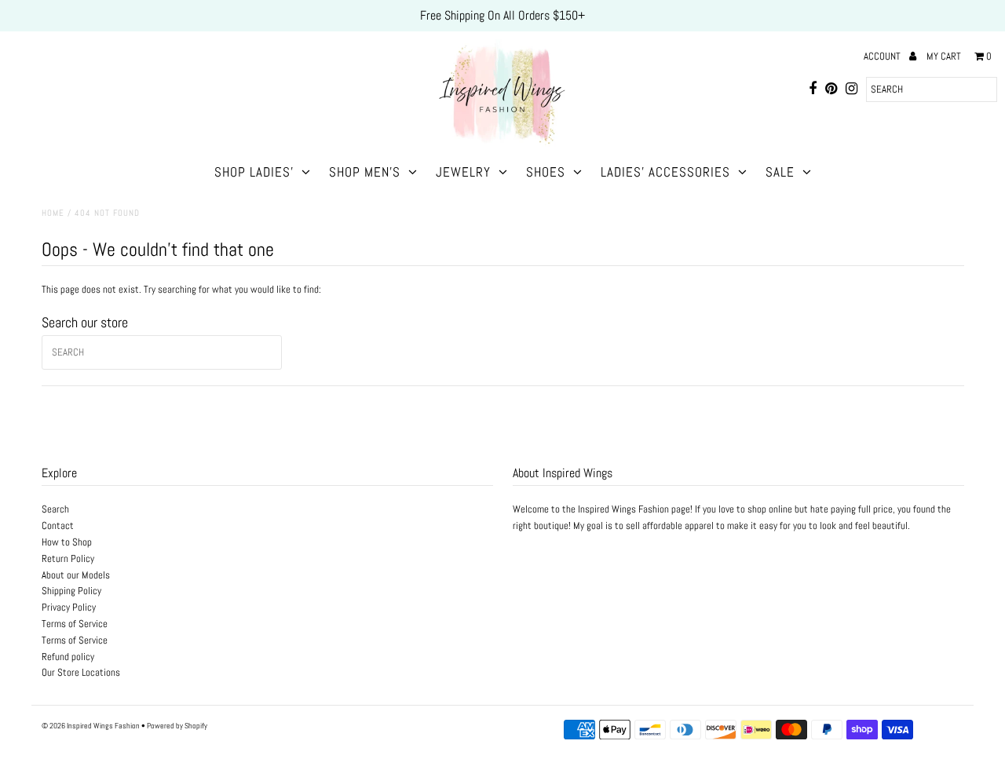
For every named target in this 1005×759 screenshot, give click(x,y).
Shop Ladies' (254, 172)
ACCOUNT (883, 56)
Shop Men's (364, 172)
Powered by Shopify (177, 726)
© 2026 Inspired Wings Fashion (91, 726)
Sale (780, 172)
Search (55, 509)
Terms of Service (75, 623)
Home (53, 212)
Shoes (545, 172)
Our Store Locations (81, 672)
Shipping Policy (71, 590)
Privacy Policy (69, 607)
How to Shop (67, 542)
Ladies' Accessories (665, 172)
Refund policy (68, 656)
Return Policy (68, 558)
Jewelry (463, 172)
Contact (58, 525)
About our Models (76, 575)
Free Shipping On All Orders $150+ (502, 15)
